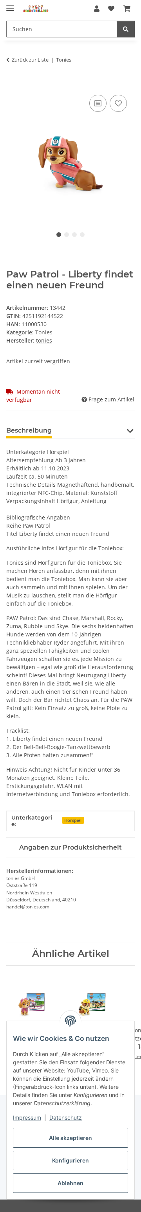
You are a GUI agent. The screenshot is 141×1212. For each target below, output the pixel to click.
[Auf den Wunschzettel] (118, 103)
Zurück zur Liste (30, 59)
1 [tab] (58, 234)
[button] (97, 8)
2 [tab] (66, 234)
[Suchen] (126, 29)
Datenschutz (65, 1117)
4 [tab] (82, 234)
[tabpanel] (70, 153)
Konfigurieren (70, 1160)
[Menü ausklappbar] (10, 5)
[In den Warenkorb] (12, 84)
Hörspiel (72, 820)
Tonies (43, 332)
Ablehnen (70, 1183)
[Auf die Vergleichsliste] (98, 103)
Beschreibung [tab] (29, 430)
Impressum (27, 1117)
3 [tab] (74, 234)
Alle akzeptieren (70, 1137)
